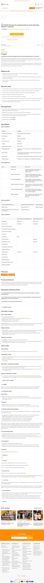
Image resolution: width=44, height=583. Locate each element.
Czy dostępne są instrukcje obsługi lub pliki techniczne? (12, 301)
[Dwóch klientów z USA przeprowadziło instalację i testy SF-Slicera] (8, 515)
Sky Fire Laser (19, 579)
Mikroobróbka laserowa (16, 566)
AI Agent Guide (14, 568)
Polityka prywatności (15, 545)
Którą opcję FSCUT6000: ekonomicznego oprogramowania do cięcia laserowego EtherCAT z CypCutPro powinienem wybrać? (20, 293)
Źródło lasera (25, 556)
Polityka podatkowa (15, 554)
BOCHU (2, 23)
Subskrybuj (30, 537)
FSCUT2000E (4, 274)
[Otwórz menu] (42, 4)
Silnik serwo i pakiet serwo (27, 569)
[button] (12, 37)
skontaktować (8, 45)
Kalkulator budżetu (15, 561)
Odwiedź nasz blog (37, 508)
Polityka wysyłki (15, 552)
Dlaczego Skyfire (15, 558)
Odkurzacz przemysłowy (27, 566)
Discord (13, 559)
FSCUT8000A (13, 119)
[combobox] (18, 8)
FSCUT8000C (13, 117)
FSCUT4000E (11, 274)
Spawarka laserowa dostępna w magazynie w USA (22, 0)
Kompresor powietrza (26, 565)
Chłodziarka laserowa (26, 563)
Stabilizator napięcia (26, 567)
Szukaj (33, 8)
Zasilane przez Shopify (25, 579)
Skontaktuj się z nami (16, 565)
